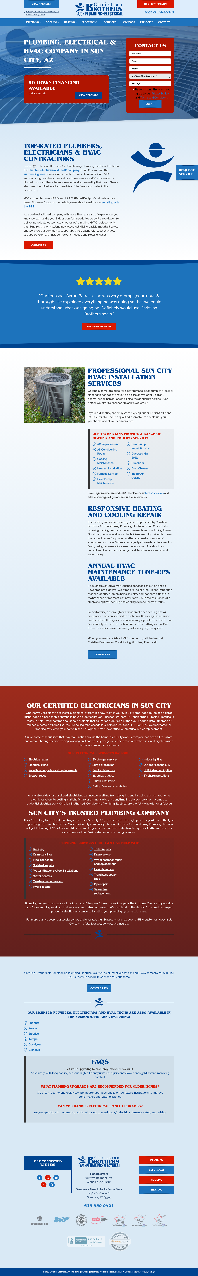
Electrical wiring (38, 764)
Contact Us (38, 244)
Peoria (33, 1028)
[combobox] (150, 76)
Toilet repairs (102, 849)
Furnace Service (107, 473)
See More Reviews (99, 326)
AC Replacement (108, 444)
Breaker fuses (37, 775)
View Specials (41, 4)
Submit (150, 104)
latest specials (154, 493)
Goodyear (35, 1044)
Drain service (102, 854)
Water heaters (42, 876)
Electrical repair (38, 759)
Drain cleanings (42, 854)
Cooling (51, 22)
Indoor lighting (153, 759)
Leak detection (104, 869)
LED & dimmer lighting (158, 770)
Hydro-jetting (42, 886)
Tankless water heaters (48, 881)
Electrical (89, 22)
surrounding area (34, 174)
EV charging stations (156, 775)
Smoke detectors (104, 770)
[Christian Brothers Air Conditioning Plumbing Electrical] (99, 9)
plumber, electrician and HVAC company (54, 170)
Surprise (34, 1033)
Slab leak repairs (43, 865)
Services (110, 22)
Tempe (33, 1039)
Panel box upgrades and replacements (53, 770)
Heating (69, 22)
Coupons (129, 22)
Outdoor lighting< (155, 764)
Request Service (155, 4)
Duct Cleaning (140, 468)
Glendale (34, 1049)
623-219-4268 (159, 12)
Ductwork (137, 463)
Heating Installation (109, 468)
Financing (146, 22)
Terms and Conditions (154, 97)
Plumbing (32, 22)
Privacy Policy (160, 93)
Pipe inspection (43, 860)
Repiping (38, 849)
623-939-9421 (99, 1205)
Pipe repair (101, 884)
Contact (164, 22)
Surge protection (103, 764)
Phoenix (34, 1023)
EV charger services (105, 759)
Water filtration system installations (55, 870)
